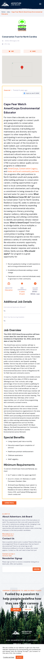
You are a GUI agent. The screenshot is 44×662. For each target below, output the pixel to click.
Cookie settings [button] (8, 657)
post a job (28, 610)
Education (9, 290)
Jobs (8, 12)
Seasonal (7, 90)
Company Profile (9, 503)
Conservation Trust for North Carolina (19, 37)
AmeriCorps (13, 168)
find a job (16, 610)
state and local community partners (23, 171)
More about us (7, 534)
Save (12, 51)
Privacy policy (17, 644)
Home (3, 12)
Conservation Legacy (28, 168)
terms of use (27, 644)
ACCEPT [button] (19, 657)
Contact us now (8, 554)
